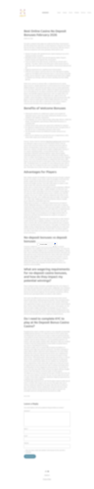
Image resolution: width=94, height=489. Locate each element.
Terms (56, 246)
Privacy (54, 246)
